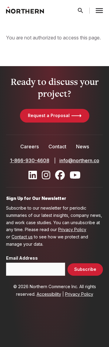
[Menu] (99, 11)
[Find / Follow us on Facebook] (60, 175)
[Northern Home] (25, 10)
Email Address (22, 258)
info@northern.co (79, 160)
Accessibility (49, 294)
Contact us (22, 236)
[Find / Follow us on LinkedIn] (32, 175)
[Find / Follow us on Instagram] (46, 175)
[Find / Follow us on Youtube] (75, 175)
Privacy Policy (72, 229)
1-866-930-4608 (29, 160)
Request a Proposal (49, 115)
